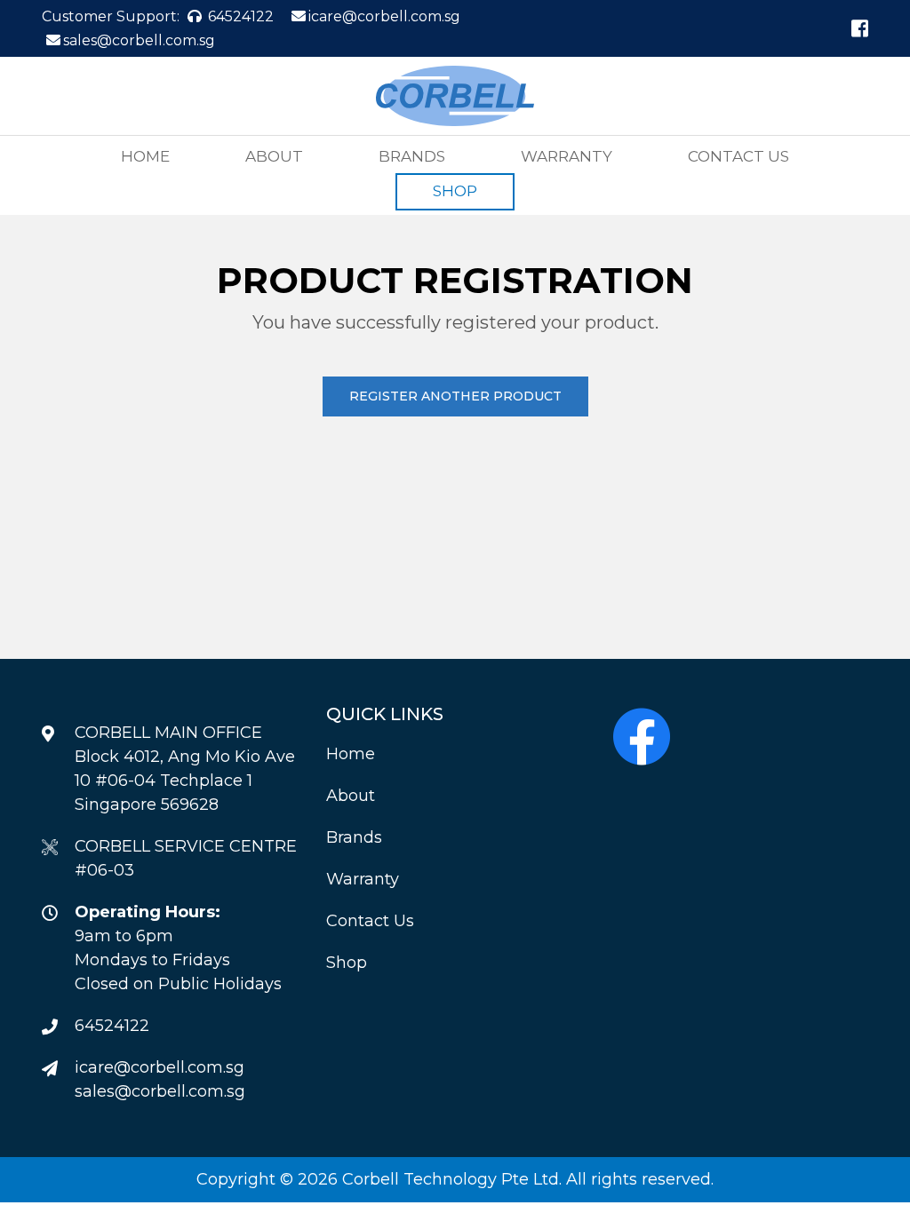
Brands (412, 156)
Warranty (566, 156)
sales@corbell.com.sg (139, 40)
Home (145, 156)
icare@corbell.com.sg (384, 16)
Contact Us (738, 156)
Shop (455, 191)
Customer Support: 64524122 (158, 16)
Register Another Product (455, 396)
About (274, 156)
